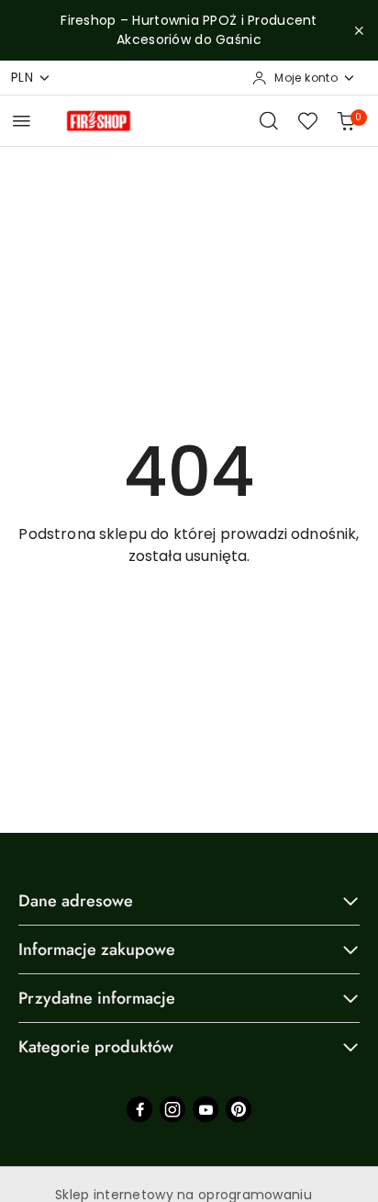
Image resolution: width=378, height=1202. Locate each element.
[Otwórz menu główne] (21, 120)
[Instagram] (172, 1109)
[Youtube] (205, 1109)
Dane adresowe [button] (75, 901)
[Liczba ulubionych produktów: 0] (307, 120)
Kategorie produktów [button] (95, 1047)
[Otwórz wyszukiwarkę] (269, 120)
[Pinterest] (238, 1109)
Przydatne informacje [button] (96, 998)
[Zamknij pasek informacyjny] (358, 30)
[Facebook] (139, 1109)
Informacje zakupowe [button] (96, 949)
